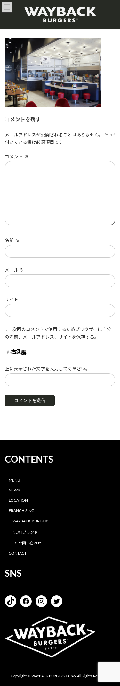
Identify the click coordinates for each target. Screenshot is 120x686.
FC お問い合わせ (26, 543)
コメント (16, 157)
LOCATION (18, 500)
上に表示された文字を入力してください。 (47, 369)
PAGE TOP (110, 659)
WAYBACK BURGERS (31, 521)
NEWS (14, 490)
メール (14, 270)
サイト (11, 300)
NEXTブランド (25, 532)
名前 (12, 241)
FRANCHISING (21, 511)
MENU (14, 480)
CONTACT (18, 553)
